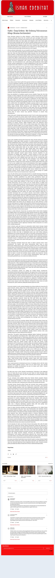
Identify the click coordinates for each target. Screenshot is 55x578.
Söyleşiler (31, 20)
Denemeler (17, 20)
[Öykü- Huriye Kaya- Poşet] (10, 470)
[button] (51, 20)
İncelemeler (24, 20)
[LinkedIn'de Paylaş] (13, 454)
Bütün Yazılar (5, 20)
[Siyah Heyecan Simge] (51, 550)
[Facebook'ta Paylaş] (8, 454)
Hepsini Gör (50, 463)
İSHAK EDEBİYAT (32, 8)
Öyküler (11, 20)
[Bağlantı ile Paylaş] (16, 454)
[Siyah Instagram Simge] (50, 550)
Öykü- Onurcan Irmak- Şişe (44, 476)
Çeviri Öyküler (39, 20)
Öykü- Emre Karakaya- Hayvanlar (26, 477)
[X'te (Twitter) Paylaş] (10, 454)
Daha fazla (46, 20)
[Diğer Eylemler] (46, 27)
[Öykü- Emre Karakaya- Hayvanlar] (27, 470)
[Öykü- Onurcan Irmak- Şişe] (45, 470)
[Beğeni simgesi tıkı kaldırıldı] (11, 509)
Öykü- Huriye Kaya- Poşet (10, 476)
